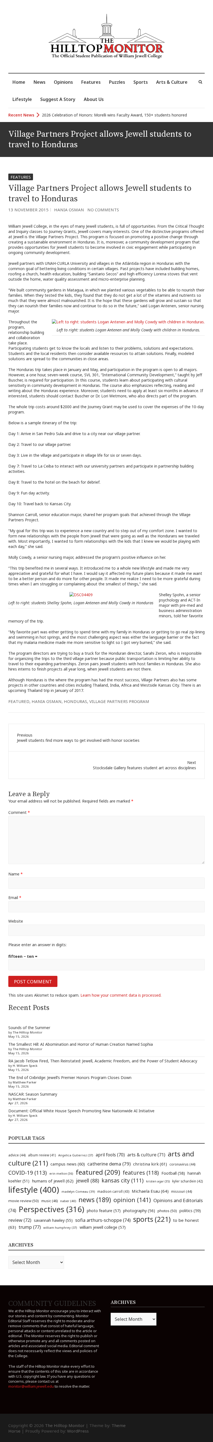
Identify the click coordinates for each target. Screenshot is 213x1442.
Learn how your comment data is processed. (120, 995)
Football (173, 1173)
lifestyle (33, 1189)
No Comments (103, 209)
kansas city (123, 1180)
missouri (181, 1191)
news (94, 1199)
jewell (87, 1180)
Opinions (63, 82)
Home (18, 82)
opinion (132, 1200)
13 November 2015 (28, 209)
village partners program (119, 701)
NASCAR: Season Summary (32, 1094)
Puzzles (117, 82)
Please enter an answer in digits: (37, 944)
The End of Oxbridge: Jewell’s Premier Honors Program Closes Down (69, 1077)
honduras (75, 701)
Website (15, 921)
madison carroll (113, 1191)
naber (68, 1201)
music (49, 1200)
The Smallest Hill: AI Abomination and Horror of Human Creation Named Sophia (80, 1044)
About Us (94, 99)
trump (30, 1227)
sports (152, 1219)
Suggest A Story (57, 99)
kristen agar (158, 1181)
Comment (19, 812)
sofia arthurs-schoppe (103, 1220)
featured (18, 701)
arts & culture (146, 1155)
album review (42, 1155)
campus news (67, 1164)
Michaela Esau (150, 1191)
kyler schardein (187, 1181)
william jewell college (103, 1227)
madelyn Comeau (78, 1191)
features (141, 1172)
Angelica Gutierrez (75, 1155)
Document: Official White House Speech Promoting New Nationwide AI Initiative (81, 1110)
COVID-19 (27, 1172)
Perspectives (51, 1209)
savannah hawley (53, 1220)
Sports (140, 82)
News (39, 82)
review (19, 1220)
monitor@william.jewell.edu (31, 1386)
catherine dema (109, 1164)
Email (14, 897)
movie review (23, 1200)
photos (167, 1210)
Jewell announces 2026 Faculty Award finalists (83, 115)
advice (17, 1155)
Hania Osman (69, 209)
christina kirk (150, 1164)
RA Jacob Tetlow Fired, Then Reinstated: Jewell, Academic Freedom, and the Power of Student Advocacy (102, 1060)
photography (139, 1210)
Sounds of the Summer (29, 1027)
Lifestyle (22, 99)
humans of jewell (52, 1181)
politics (190, 1210)
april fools (110, 1155)
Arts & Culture (171, 82)
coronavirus (182, 1164)
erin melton (61, 1173)
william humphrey (60, 1227)
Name (15, 874)
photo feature (104, 1210)
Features (91, 82)
